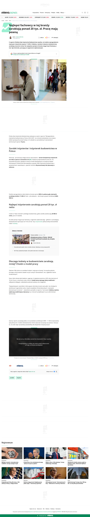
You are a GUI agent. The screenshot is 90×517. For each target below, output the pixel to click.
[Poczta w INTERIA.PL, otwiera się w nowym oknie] (85, 12)
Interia (3, 20)
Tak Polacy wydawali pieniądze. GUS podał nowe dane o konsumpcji (29, 250)
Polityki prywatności (39, 511)
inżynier (19, 377)
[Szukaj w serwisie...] (82, 12)
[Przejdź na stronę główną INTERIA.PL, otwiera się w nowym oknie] (6, 13)
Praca (10, 20)
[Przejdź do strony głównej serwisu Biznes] (13, 13)
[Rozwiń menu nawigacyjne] (87, 12)
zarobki (12, 377)
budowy (15, 223)
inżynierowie (39, 221)
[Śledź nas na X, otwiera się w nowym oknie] (56, 371)
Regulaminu (31, 511)
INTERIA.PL (59, 511)
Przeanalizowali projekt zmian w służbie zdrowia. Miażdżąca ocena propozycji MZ (32, 247)
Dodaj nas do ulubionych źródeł (26, 54)
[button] (58, 12)
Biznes (6, 20)
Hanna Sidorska (19, 37)
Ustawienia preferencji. (47, 511)
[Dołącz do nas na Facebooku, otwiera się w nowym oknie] (54, 371)
